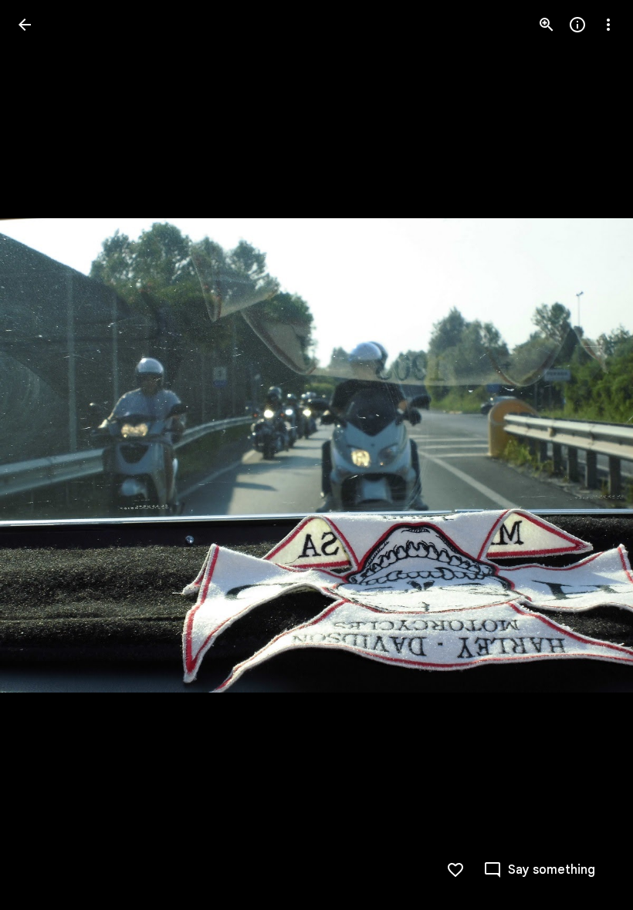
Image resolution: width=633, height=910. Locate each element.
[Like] (455, 870)
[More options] (608, 24)
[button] (43, 455)
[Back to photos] (24, 24)
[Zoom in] (546, 24)
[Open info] (577, 24)
